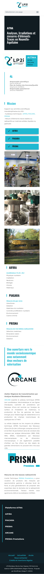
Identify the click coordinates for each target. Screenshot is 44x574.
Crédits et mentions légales (20, 560)
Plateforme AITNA (14, 508)
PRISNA (7, 116)
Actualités (21, 555)
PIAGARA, (31, 114)
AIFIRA (25, 114)
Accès (31, 555)
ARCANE (7, 400)
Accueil (11, 555)
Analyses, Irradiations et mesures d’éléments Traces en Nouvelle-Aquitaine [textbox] (21, 38)
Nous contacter (20, 558)
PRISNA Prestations (26, 478)
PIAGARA (15, 138)
